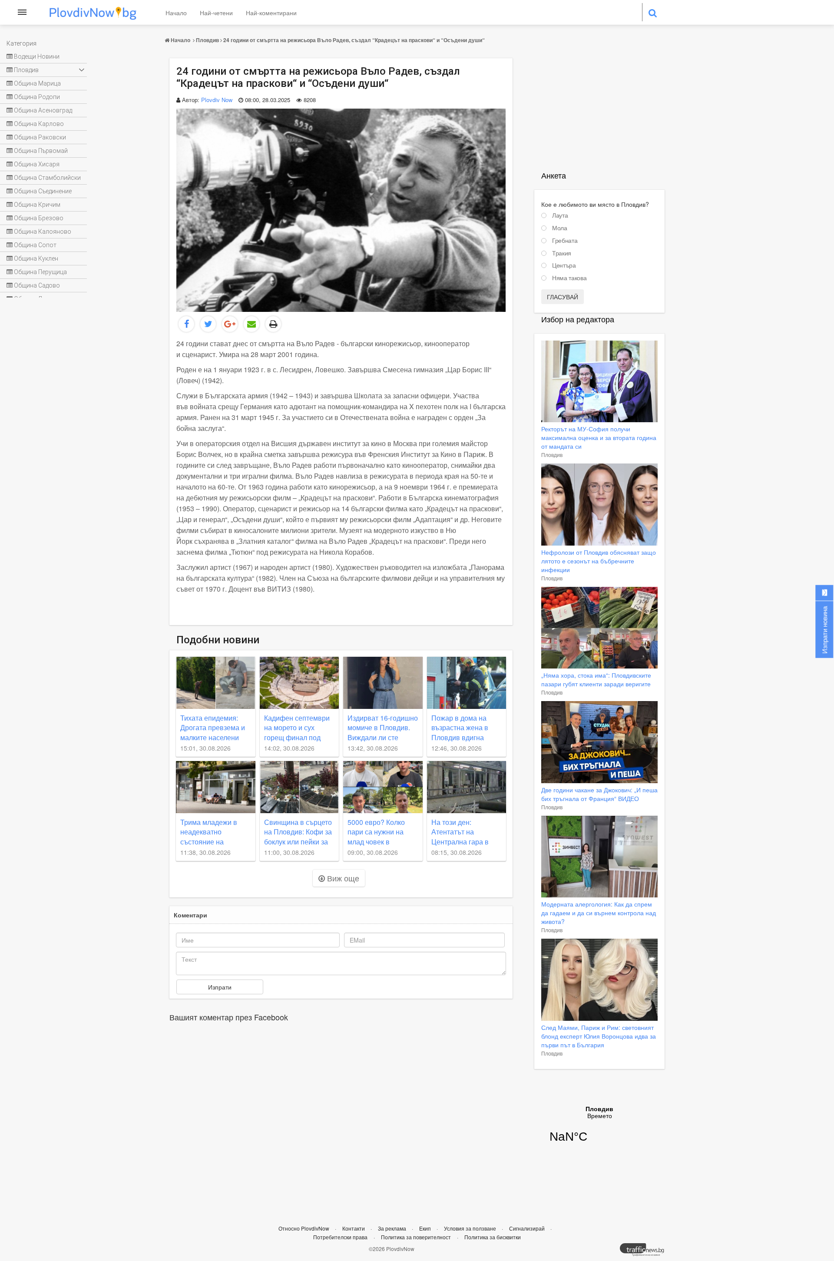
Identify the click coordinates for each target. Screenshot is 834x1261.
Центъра (564, 265)
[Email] (251, 324)
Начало (176, 12)
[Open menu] (22, 12)
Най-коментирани (271, 12)
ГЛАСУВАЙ (562, 296)
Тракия (561, 253)
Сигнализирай (527, 1228)
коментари (190, 914)
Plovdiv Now (216, 100)
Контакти (354, 1228)
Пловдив (207, 40)
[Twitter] (208, 324)
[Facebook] (186, 324)
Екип (425, 1228)
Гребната (564, 240)
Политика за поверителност (416, 1237)
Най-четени (216, 12)
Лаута (560, 215)
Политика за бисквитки (492, 1237)
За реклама (392, 1228)
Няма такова (569, 278)
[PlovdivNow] (645, 1251)
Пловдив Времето (599, 1130)
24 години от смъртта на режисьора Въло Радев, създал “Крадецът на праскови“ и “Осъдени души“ (354, 40)
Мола (559, 228)
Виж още (342, 878)
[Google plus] (230, 324)
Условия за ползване (470, 1228)
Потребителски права (340, 1237)
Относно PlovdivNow (304, 1228)
